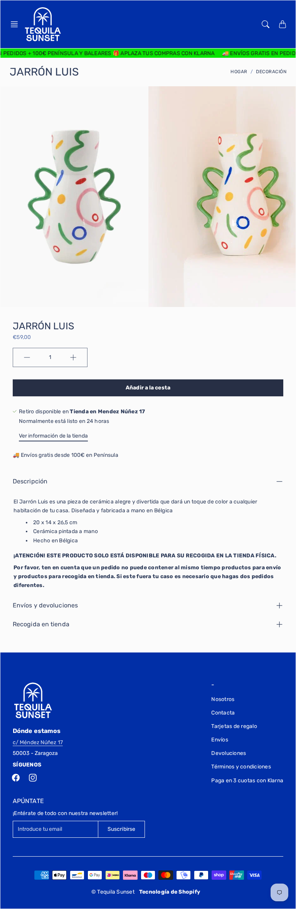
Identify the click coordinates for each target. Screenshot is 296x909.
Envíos (219, 739)
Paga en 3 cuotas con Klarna (247, 780)
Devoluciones (228, 753)
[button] (17, 24)
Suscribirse (121, 829)
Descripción (30, 481)
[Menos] (27, 357)
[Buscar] (265, 24)
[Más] (73, 357)
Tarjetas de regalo (234, 726)
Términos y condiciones (241, 766)
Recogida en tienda (41, 624)
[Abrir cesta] (282, 24)
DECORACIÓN (271, 71)
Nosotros (222, 699)
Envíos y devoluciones (45, 605)
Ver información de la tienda (53, 436)
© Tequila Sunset (113, 892)
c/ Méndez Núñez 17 (38, 742)
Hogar (238, 71)
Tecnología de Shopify (169, 892)
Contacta (223, 712)
